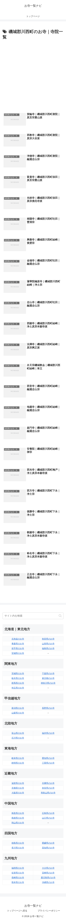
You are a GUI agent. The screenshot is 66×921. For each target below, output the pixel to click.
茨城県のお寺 (18, 673)
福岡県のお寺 (18, 868)
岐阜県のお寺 (18, 758)
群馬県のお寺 (18, 683)
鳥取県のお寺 (18, 813)
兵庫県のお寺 (48, 783)
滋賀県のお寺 (18, 783)
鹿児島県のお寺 (48, 877)
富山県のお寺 (18, 733)
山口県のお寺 (48, 818)
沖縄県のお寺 (48, 882)
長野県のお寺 (48, 708)
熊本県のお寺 (18, 882)
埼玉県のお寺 (18, 688)
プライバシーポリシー (49, 910)
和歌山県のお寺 (48, 793)
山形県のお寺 (48, 643)
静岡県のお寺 (18, 763)
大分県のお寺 (48, 868)
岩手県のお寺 (18, 648)
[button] (60, 616)
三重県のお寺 (48, 763)
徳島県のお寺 (18, 843)
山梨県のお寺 (18, 713)
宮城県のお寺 (18, 653)
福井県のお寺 (48, 733)
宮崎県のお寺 (48, 873)
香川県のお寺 (18, 848)
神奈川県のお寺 (48, 683)
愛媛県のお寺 (48, 843)
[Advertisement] (33, 75)
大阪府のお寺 (18, 793)
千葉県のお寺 (48, 673)
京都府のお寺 (18, 788)
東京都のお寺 (48, 678)
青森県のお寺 (18, 643)
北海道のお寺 (18, 639)
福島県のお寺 (48, 648)
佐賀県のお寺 (18, 873)
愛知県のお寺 (48, 758)
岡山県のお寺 (18, 823)
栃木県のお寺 (18, 678)
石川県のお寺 (18, 738)
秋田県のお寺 (48, 639)
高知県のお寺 (48, 848)
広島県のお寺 (48, 813)
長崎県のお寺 (18, 877)
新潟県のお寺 (18, 708)
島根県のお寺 (18, 818)
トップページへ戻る (17, 910)
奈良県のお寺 (48, 788)
